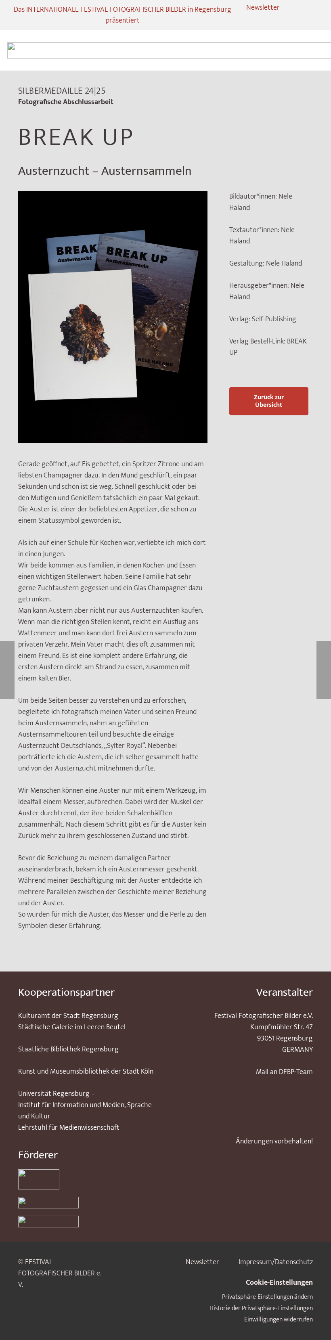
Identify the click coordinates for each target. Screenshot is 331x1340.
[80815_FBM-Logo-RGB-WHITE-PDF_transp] (86, 1221)
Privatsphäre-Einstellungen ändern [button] (267, 1297)
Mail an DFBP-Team (284, 1072)
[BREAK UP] (112, 197)
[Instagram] (245, 20)
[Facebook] (259, 20)
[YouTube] (274, 20)
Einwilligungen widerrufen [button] (278, 1319)
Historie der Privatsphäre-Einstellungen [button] (261, 1308)
